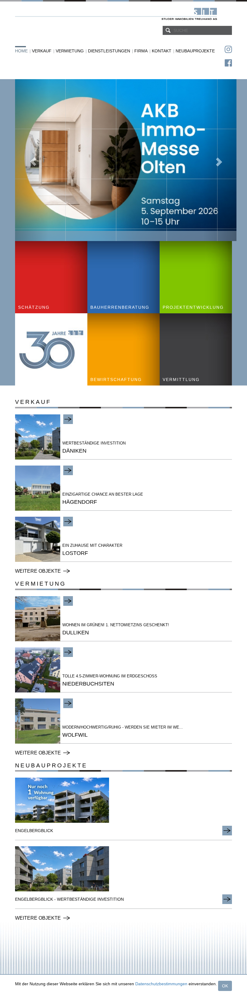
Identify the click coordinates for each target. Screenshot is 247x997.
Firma (141, 50)
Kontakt (161, 50)
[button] (31, 160)
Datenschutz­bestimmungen (161, 983)
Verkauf (42, 50)
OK (225, 985)
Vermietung (70, 50)
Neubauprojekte (195, 50)
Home (21, 50)
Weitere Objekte (38, 571)
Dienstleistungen (109, 50)
